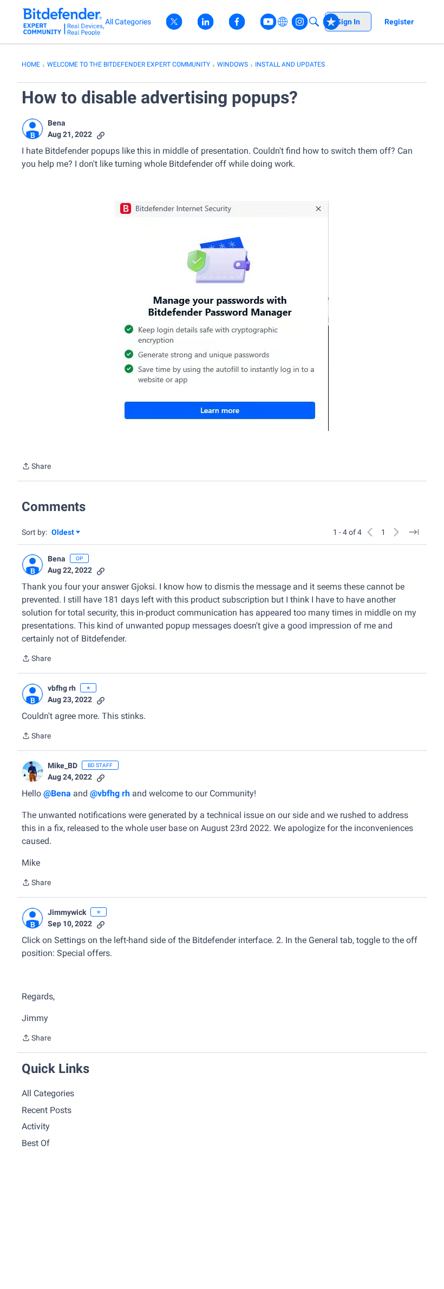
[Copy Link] (100, 134)
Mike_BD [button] (62, 765)
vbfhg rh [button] (62, 688)
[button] (32, 129)
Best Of (36, 1143)
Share (36, 467)
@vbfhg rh (110, 793)
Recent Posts (46, 1110)
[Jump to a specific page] (413, 532)
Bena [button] (57, 123)
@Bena (57, 793)
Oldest (63, 533)
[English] (64, 21)
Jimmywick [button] (67, 912)
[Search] (314, 21)
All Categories (48, 1093)
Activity (36, 1126)
